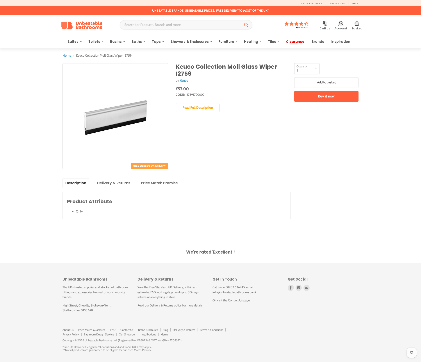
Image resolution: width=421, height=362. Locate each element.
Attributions (149, 334)
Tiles (272, 41)
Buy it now (326, 96)
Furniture (227, 41)
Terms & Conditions (211, 329)
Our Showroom (128, 334)
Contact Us (235, 300)
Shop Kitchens (311, 3)
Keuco (184, 81)
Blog (165, 329)
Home (66, 56)
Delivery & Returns (161, 305)
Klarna (164, 334)
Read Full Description (197, 108)
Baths (137, 41)
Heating (251, 41)
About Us (67, 329)
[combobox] (180, 24)
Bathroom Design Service (99, 334)
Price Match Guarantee (91, 329)
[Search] (246, 24)
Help (355, 3)
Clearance (295, 41)
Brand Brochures (148, 329)
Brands (318, 41)
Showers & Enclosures (190, 41)
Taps (157, 41)
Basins (116, 41)
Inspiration (340, 41)
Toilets (94, 41)
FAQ (113, 329)
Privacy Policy (70, 334)
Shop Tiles (337, 3)
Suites (73, 41)
